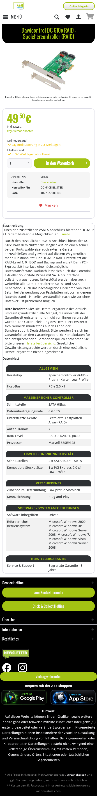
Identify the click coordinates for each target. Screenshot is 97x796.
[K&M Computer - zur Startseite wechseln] (18, 6)
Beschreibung (12, 225)
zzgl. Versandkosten (20, 131)
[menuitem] (12, 17)
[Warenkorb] (89, 17)
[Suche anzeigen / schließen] (56, 17)
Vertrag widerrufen (48, 676)
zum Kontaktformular (48, 592)
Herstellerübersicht (40, 343)
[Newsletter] (48, 654)
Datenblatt (10, 358)
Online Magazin (78, 6)
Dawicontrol (48, 182)
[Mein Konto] (78, 17)
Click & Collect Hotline (48, 606)
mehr (65, 234)
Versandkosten (76, 775)
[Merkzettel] (67, 17)
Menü (16, 17)
